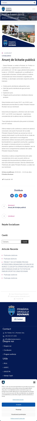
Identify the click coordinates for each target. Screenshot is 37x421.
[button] (34, 382)
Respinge (18, 409)
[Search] (34, 2)
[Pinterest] (20, 195)
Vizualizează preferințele (18, 414)
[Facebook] (12, 195)
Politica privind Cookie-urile (18, 418)
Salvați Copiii (8, 376)
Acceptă (18, 405)
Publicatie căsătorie (10, 255)
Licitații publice (20, 17)
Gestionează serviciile (18, 399)
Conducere (7, 350)
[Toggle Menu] (33, 9)
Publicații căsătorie (10, 259)
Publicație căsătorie (10, 275)
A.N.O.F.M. (7, 371)
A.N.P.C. (6, 367)
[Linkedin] (25, 195)
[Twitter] (16, 195)
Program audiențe (10, 354)
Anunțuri (10, 17)
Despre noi (7, 346)
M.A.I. (5, 363)
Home (4, 17)
